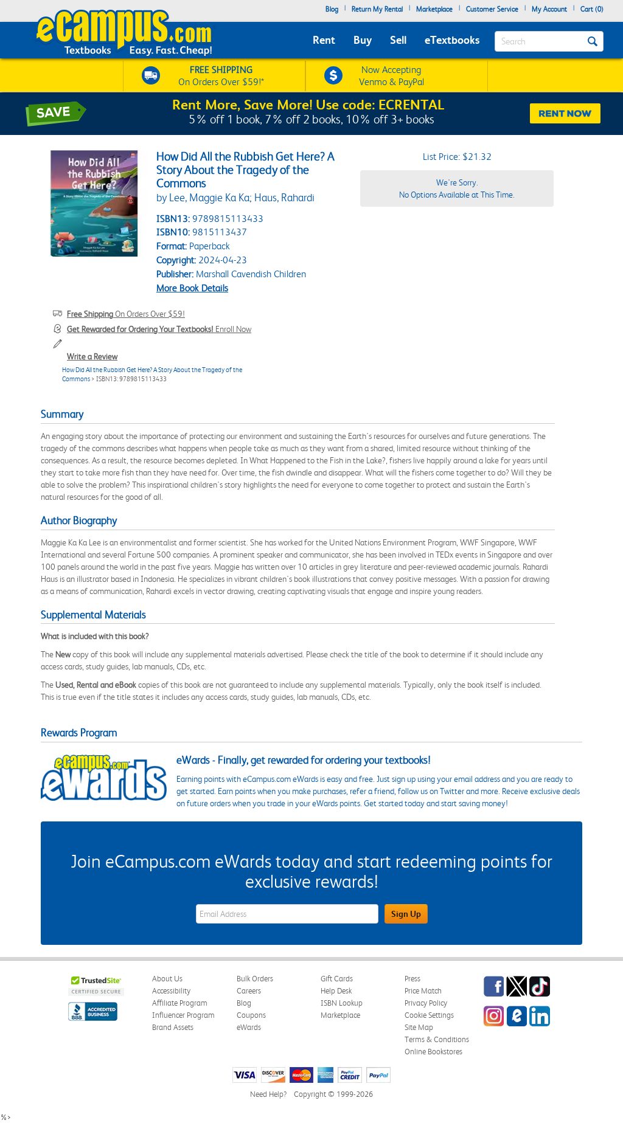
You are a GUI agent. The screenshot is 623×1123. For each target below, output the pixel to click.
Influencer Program (183, 1015)
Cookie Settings (429, 1015)
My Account (549, 9)
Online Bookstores (433, 1051)
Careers (249, 990)
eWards (249, 1027)
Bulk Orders (255, 978)
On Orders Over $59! (126, 314)
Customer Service (492, 9)
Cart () (592, 9)
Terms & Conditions (437, 1039)
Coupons (251, 1015)
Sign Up (406, 914)
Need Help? (268, 1094)
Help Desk (336, 990)
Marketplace (434, 9)
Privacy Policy (426, 1002)
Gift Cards (337, 978)
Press (412, 978)
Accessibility (171, 990)
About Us (167, 978)
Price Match (423, 990)
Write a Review (92, 356)
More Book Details (192, 288)
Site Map (419, 1027)
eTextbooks (452, 39)
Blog (331, 9)
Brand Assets (172, 1027)
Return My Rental (377, 9)
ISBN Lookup (342, 1002)
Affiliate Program (179, 1002)
